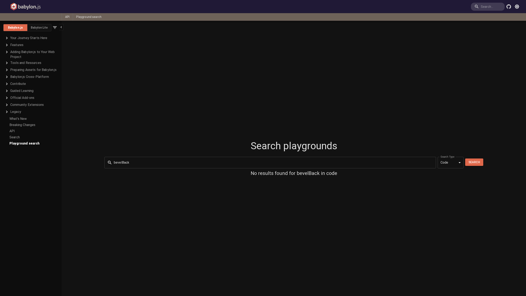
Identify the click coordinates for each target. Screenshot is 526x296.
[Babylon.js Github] (509, 6)
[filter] (54, 27)
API (67, 16)
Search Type (447, 156)
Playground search (89, 16)
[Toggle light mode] (517, 6)
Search (474, 162)
